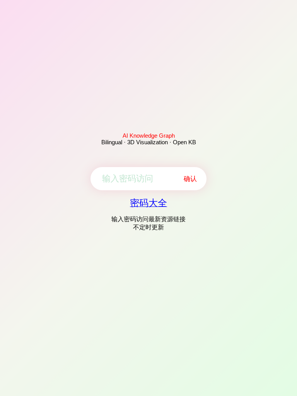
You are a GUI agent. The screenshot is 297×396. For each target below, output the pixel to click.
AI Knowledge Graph (149, 135)
